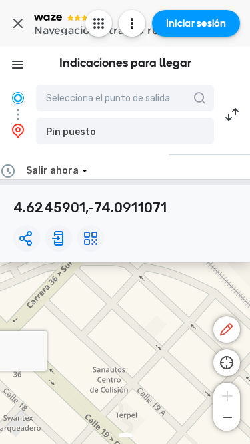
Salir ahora (52, 170)
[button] (125, 131)
